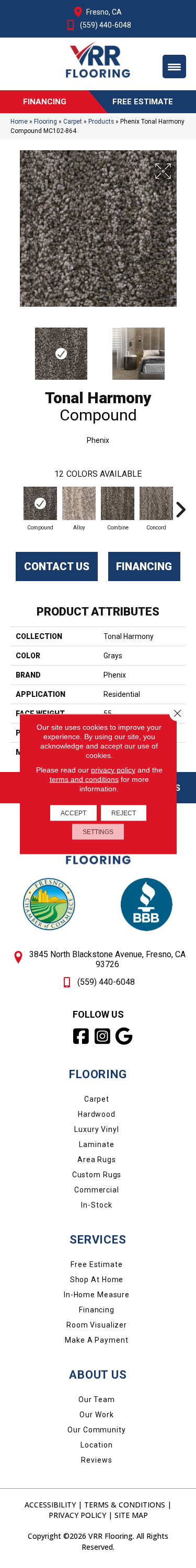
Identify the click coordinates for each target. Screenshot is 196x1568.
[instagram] (102, 1036)
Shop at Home (97, 1279)
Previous (15, 348)
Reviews (96, 1460)
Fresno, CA (104, 12)
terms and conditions (84, 779)
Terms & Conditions (124, 1505)
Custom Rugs (97, 1175)
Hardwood (97, 1114)
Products (101, 121)
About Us (97, 1374)
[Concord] (156, 503)
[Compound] (40, 503)
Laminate (96, 1144)
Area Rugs (96, 1159)
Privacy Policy (77, 1515)
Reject (123, 813)
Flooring (45, 121)
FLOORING (97, 1074)
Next (180, 348)
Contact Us (56, 566)
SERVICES (98, 1239)
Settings (98, 832)
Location (96, 1445)
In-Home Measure (97, 1294)
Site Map (131, 1515)
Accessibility (50, 1505)
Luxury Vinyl (96, 1129)
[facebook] (81, 1036)
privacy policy (113, 770)
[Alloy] (79, 503)
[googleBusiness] (124, 1036)
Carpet (72, 121)
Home (19, 121)
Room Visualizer (96, 1325)
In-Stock (96, 1205)
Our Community (96, 1430)
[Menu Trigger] (174, 66)
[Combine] (117, 503)
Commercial (96, 1190)
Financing (144, 566)
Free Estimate (96, 1264)
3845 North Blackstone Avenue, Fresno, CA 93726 (107, 959)
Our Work (96, 1414)
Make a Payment (96, 1340)
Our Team (96, 1399)
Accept (73, 813)
